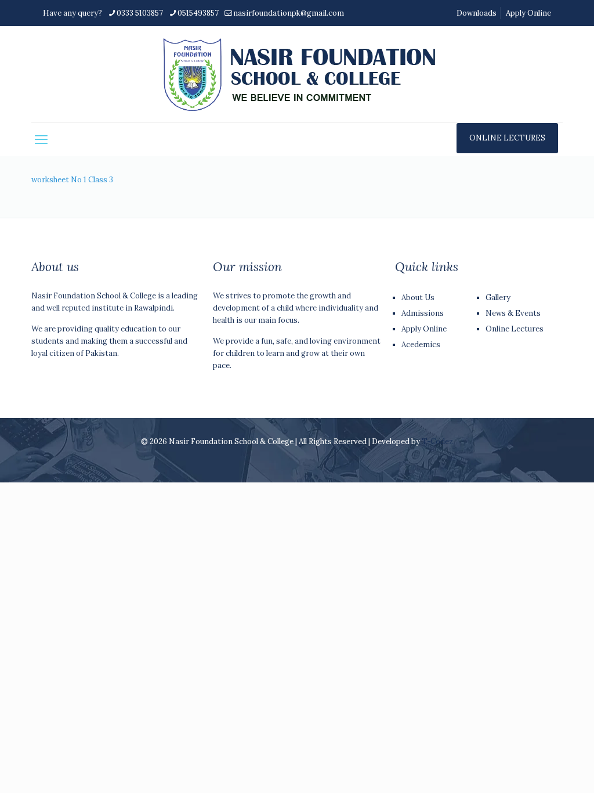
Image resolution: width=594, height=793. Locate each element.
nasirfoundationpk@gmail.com (288, 13)
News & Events (513, 313)
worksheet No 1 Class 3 (72, 180)
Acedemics (420, 344)
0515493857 (198, 13)
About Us (417, 297)
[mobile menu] (41, 139)
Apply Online (528, 13)
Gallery (498, 297)
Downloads (477, 13)
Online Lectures (515, 329)
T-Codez (437, 441)
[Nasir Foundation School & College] (297, 74)
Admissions (422, 313)
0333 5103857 (140, 13)
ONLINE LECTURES (507, 138)
